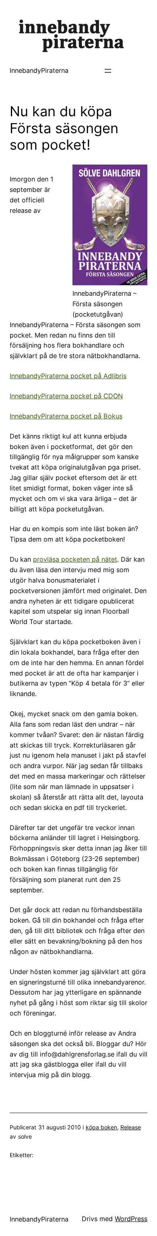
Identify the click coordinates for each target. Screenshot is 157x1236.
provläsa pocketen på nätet (75, 559)
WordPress (131, 1219)
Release (130, 1127)
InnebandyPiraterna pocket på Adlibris (68, 376)
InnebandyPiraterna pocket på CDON (66, 396)
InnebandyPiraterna (39, 70)
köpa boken (101, 1127)
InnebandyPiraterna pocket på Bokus (66, 416)
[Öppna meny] (108, 71)
